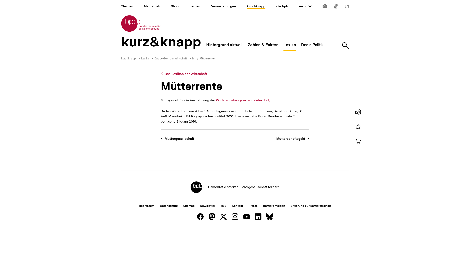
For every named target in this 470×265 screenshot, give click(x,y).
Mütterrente (207, 58)
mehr (305, 6)
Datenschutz (169, 206)
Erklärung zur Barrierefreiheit (311, 206)
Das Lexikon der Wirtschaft (170, 58)
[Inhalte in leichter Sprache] (325, 7)
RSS (224, 206)
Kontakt (237, 206)
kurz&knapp (128, 58)
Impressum (146, 206)
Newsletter (207, 206)
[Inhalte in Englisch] (347, 7)
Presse (253, 206)
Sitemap (188, 206)
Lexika (145, 58)
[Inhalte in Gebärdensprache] (336, 7)
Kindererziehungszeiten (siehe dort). (243, 100)
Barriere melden (274, 206)
